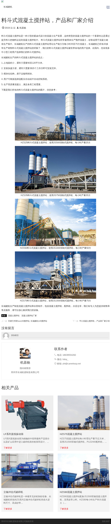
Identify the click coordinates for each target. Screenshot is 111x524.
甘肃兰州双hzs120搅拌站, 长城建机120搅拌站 (27, 321)
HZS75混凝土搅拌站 (71, 434)
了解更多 (8, 448)
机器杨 (22, 28)
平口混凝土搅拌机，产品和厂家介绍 (94, 321)
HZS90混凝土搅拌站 (71, 492)
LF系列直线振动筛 (13, 434)
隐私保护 (106, 521)
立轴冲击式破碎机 (13, 492)
